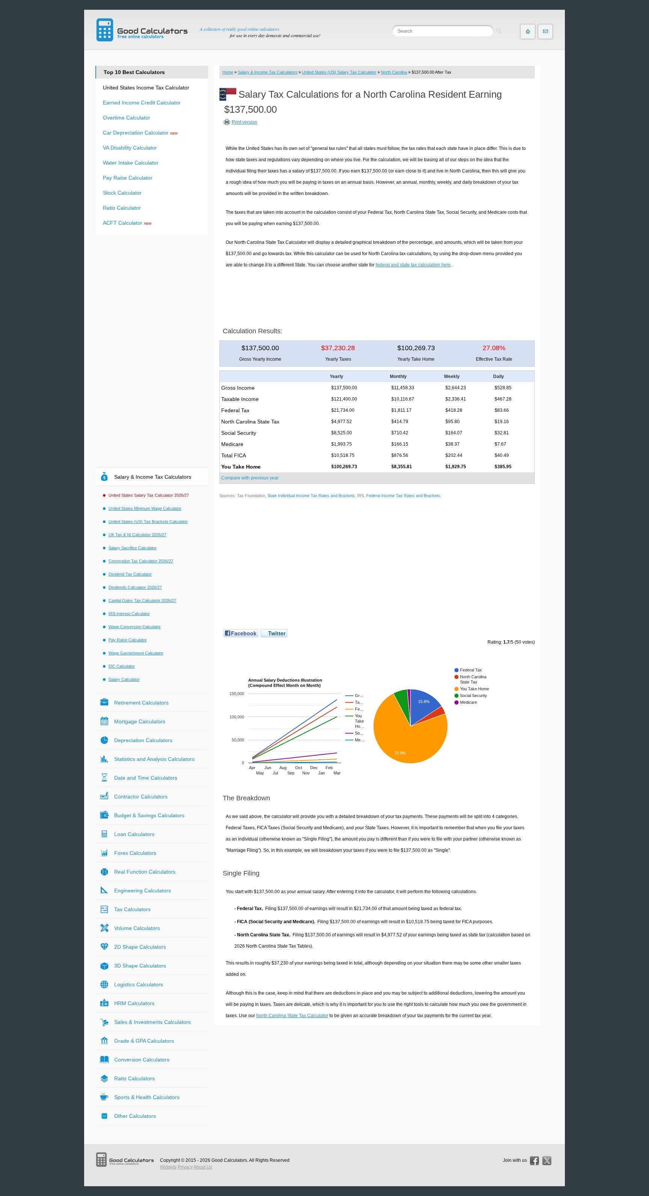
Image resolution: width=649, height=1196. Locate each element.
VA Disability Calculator (130, 148)
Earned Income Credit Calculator (142, 103)
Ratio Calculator (122, 208)
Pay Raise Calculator (127, 178)
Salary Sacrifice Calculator (133, 548)
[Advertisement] (377, 295)
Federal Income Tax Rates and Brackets (403, 495)
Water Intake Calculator (130, 163)
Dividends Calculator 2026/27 (135, 587)
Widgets (168, 1167)
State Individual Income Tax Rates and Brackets (311, 495)
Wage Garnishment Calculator (136, 653)
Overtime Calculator (126, 118)
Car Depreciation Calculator (136, 133)
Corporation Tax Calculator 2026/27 (141, 561)
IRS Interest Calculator (129, 613)
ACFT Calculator (122, 223)
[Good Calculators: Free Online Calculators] (142, 29)
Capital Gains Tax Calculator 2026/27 (142, 600)
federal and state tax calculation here (413, 265)
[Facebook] (534, 1160)
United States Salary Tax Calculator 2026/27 (149, 495)
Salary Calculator (124, 679)
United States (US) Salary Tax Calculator (339, 72)
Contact (545, 31)
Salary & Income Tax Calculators (267, 72)
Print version (244, 122)
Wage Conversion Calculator (135, 626)
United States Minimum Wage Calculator (145, 508)
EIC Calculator (122, 666)
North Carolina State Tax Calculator (292, 1015)
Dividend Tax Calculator (130, 574)
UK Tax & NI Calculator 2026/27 (137, 534)
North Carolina (394, 72)
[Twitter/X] (546, 1160)
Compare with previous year (250, 478)
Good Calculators (229, 1160)
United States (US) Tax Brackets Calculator (148, 521)
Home (227, 72)
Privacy (185, 1167)
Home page (527, 31)
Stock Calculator (122, 193)
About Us (202, 1167)
